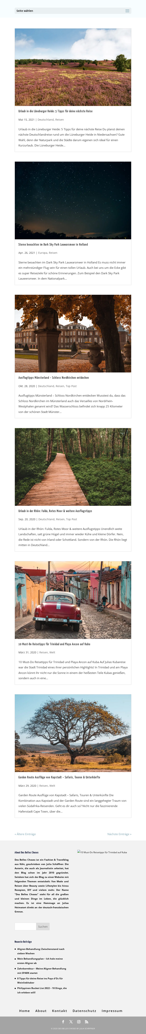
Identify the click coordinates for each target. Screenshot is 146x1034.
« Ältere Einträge (25, 834)
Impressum (112, 1011)
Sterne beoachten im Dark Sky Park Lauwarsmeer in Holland (53, 244)
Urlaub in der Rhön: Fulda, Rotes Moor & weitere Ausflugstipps (55, 511)
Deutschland (46, 119)
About (41, 1011)
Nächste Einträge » (119, 834)
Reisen (59, 119)
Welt (52, 652)
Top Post (71, 386)
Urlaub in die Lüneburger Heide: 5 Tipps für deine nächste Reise (55, 111)
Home (24, 1011)
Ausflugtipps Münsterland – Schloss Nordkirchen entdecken (53, 377)
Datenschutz (84, 1011)
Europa (42, 253)
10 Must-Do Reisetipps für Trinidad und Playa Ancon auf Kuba (54, 644)
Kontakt (59, 1011)
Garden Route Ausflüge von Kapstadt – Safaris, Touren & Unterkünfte (59, 777)
